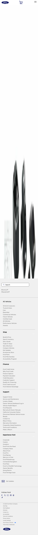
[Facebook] (2, 495)
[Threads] (13, 495)
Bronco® (4, 290)
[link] (5, 506)
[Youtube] (8, 495)
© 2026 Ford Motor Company (10, 504)
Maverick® (5, 292)
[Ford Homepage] (7, 530)
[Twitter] (5, 495)
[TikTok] (2, 497)
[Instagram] (11, 495)
